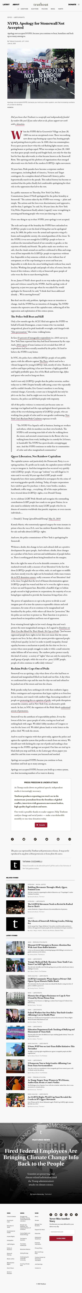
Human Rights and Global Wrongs (25, 1234)
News (29, 942)
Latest (6, 4)
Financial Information (38, 1243)
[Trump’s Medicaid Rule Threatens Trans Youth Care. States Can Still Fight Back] (15, 965)
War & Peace (10, 1268)
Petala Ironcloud (34, 1106)
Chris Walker (33, 1022)
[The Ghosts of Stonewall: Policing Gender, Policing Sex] (15, 924)
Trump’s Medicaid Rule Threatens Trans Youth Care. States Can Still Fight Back (50, 963)
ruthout (41, 896)
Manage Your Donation (38, 1225)
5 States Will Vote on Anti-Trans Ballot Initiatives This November (51, 1047)
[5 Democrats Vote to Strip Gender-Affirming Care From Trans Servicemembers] (15, 1066)
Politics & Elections (9, 1248)
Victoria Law (33, 1090)
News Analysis (33, 976)
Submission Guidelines (38, 1238)
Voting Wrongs (24, 1253)
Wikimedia (10, 107)
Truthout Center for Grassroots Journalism (40, 1258)
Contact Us (38, 1268)
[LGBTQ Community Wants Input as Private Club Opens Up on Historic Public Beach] (15, 982)
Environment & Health (11, 1231)
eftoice (25, 41)
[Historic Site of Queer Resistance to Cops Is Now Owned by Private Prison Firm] (15, 999)
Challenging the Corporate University (24, 1258)
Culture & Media (11, 1216)
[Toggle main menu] (79, 4)
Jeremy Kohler (33, 954)
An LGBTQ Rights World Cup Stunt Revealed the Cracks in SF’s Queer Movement (49, 1098)
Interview (31, 884)
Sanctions (24, 9)
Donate (72, 4)
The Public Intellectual (23, 1244)
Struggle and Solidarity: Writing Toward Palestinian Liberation (25, 1219)
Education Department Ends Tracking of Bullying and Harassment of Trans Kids (51, 1030)
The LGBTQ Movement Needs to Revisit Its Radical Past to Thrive (50, 905)
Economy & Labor (10, 1221)
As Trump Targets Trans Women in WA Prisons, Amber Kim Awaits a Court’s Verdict (48, 1081)
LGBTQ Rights (19, 17)
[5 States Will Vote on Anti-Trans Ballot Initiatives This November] (15, 1049)
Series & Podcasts (9, 1272)
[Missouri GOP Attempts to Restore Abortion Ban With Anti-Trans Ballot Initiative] (15, 948)
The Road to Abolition (23, 1239)
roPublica (41, 954)
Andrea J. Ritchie (42, 930)
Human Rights (11, 1236)
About (16, 4)
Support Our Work (40, 1230)
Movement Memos (25, 1249)
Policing (45, 9)
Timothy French (34, 988)
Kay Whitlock (51, 930)
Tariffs (60, 9)
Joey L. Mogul (33, 930)
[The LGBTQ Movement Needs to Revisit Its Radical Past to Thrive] (15, 907)
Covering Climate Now (25, 1264)
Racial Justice (41, 884)
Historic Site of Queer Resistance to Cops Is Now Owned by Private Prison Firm (49, 997)
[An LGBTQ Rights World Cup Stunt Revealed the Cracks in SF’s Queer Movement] (15, 1100)
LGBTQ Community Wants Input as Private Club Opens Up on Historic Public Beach (49, 980)
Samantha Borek (34, 897)
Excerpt (30, 918)
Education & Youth (10, 1226)
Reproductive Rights (40, 942)
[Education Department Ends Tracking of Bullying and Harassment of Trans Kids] (15, 1032)
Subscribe (37, 1233)
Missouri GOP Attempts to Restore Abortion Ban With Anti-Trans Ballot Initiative (49, 946)
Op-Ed (9, 17)
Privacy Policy (38, 1248)
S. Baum (32, 971)
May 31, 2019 (54, 518)
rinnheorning (40, 971)
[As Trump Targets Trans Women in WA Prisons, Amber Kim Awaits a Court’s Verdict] (15, 1083)
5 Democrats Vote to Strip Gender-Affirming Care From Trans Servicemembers (49, 1064)
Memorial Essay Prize (39, 1252)
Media (53, 9)
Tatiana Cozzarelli (15, 41)
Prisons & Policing (39, 1077)
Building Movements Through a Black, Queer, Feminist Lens (47, 888)
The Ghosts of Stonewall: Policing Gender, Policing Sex (50, 922)
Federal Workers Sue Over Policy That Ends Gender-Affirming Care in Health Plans (50, 1013)
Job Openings (38, 1264)
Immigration (10, 1240)
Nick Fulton (33, 1005)
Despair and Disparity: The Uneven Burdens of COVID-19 (25, 1227)
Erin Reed (32, 1056)
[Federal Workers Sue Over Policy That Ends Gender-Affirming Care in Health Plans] (15, 1015)
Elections (34, 9)
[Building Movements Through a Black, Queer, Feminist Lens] (15, 890)
